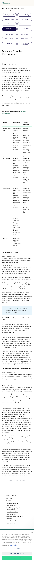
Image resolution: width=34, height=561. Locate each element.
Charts (9, 24)
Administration (9, 34)
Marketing (17, 10)
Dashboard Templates (8, 10)
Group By (15, 308)
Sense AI (9, 43)
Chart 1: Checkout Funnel (12, 501)
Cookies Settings (17, 548)
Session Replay (25, 15)
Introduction (8, 498)
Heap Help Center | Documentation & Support (13, 8)
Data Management (9, 19)
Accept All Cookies (17, 558)
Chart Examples (24, 24)
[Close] (32, 532)
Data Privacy (24, 38)
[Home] (13, 3)
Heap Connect (9, 38)
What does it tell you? (12, 503)
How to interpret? (12, 505)
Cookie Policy (13, 545)
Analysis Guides (24, 28)
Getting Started (9, 15)
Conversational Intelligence (25, 43)
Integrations (24, 34)
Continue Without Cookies (17, 553)
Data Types (25, 19)
